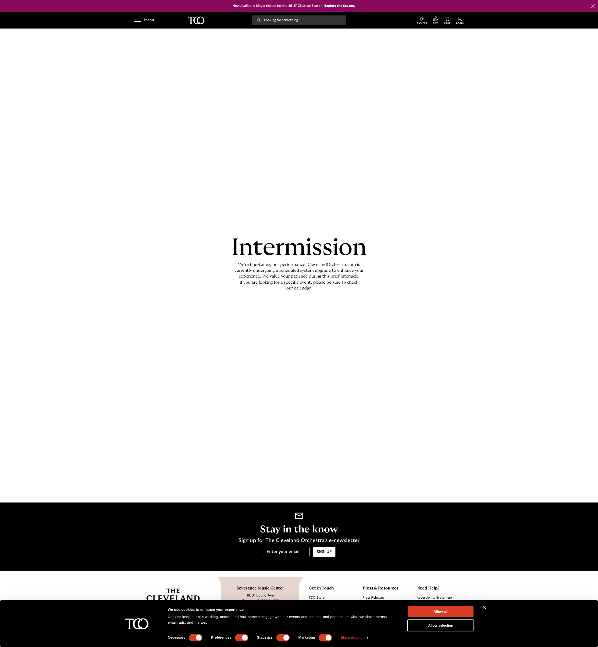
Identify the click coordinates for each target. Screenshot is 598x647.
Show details (352, 638)
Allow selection (440, 625)
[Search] (258, 20)
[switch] (241, 637)
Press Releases (373, 597)
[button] (144, 20)
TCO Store (316, 597)
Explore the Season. (339, 5)
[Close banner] (484, 607)
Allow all (441, 612)
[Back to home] (196, 20)
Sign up (324, 552)
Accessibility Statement (434, 597)
